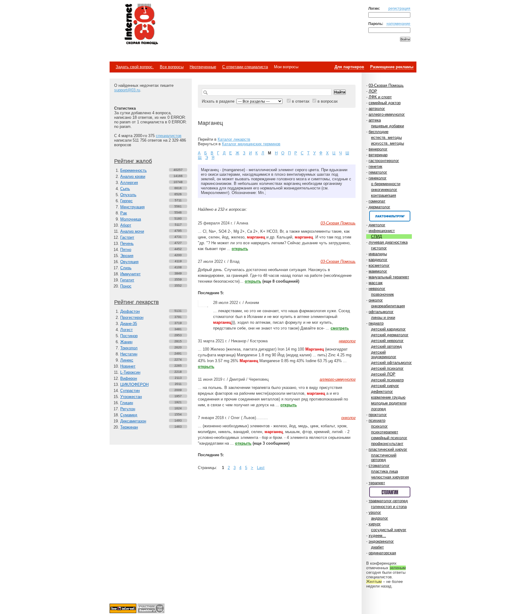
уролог (375, 512)
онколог (376, 300)
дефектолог (382, 391)
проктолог (378, 414)
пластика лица (384, 471)
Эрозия (126, 255)
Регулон (127, 409)
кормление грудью (388, 397)
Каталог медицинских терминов (251, 144)
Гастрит (127, 237)
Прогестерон (131, 317)
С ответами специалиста (245, 67)
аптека (375, 120)
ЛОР (373, 91)
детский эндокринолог (383, 354)
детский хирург (385, 385)
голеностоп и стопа (389, 506)
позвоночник (382, 294)
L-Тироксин (130, 372)
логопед (378, 409)
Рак (123, 213)
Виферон (128, 378)
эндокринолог (381, 541)
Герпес (126, 201)
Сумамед (128, 415)
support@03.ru (127, 90)
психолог (379, 426)
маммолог (378, 271)
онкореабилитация (388, 306)
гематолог (378, 172)
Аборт (125, 225)
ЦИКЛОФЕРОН (134, 384)
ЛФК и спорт (380, 97)
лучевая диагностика (388, 242)
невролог (377, 288)
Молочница (130, 219)
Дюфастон (130, 311)
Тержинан (129, 427)
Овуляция (129, 261)
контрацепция (383, 195)
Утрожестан (131, 396)
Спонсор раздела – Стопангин (389, 492)
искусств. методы (387, 143)
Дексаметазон (133, 421)
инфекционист (382, 230)
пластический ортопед (383, 457)
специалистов (168, 135)
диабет (377, 547)
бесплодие (378, 131)
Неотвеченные (203, 67)
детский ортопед (386, 346)
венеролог (378, 149)
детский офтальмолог (391, 362)
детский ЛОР (383, 374)
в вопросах (327, 101)
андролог (379, 518)
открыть (240, 248)
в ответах (301, 101)
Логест (126, 329)
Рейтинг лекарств (136, 302)
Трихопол (129, 348)
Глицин (126, 403)
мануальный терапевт (389, 277)
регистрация (399, 8)
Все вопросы (172, 67)
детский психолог (387, 368)
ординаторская (382, 553)
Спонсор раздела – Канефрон (389, 216)
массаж (376, 283)
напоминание (398, 24)
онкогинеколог (384, 189)
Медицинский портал (141, 25)
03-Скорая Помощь (386, 85)
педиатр (376, 323)
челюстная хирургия (390, 477)
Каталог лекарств (234, 139)
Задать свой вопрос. (135, 67)
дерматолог (379, 207)
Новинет (127, 366)
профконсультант (387, 443)
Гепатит (127, 280)
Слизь (126, 268)
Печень (127, 243)
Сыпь (125, 188)
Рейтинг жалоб (133, 161)
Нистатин (128, 354)
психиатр (377, 420)
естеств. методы (386, 137)
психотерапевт (384, 432)
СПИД (376, 236)
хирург (375, 524)
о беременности (385, 184)
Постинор (129, 335)
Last (261, 467)
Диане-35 (128, 323)
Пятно (125, 249)
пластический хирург (388, 449)
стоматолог (379, 465)
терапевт (377, 483)
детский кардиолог (388, 329)
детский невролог (387, 340)
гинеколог (378, 178)
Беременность (133, 170)
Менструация (132, 207)
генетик (375, 166)
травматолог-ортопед (388, 501)
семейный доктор (385, 103)
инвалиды (378, 254)
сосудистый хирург (388, 530)
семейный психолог (389, 438)
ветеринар (378, 155)
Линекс (126, 360)
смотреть (340, 328)
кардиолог (378, 259)
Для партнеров (349, 67)
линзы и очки (383, 317)
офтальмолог (381, 311)
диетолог (377, 225)
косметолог (379, 265)
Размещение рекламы (391, 67)
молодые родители (388, 403)
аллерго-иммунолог (387, 114)
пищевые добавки (387, 126)
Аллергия (129, 182)
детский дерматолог (390, 335)
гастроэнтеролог (384, 160)
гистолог (379, 248)
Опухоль (128, 194)
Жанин (126, 342)
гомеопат (377, 201)
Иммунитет (130, 274)
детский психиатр (387, 380)
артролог (377, 108)
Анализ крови (132, 176)
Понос (126, 286)
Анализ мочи (132, 231)
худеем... (377, 535)
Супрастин (130, 390)
